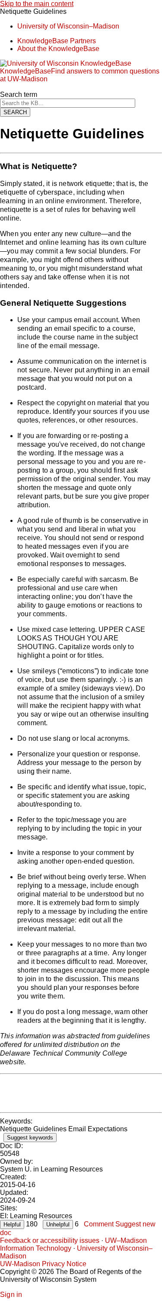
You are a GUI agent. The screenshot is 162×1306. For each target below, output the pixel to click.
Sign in (11, 1294)
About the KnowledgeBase (58, 48)
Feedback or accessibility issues (49, 1240)
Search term (18, 94)
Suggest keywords (30, 1137)
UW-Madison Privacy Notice (43, 1264)
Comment (99, 1224)
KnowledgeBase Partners (56, 41)
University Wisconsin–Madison (68, 26)
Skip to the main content (36, 3)
